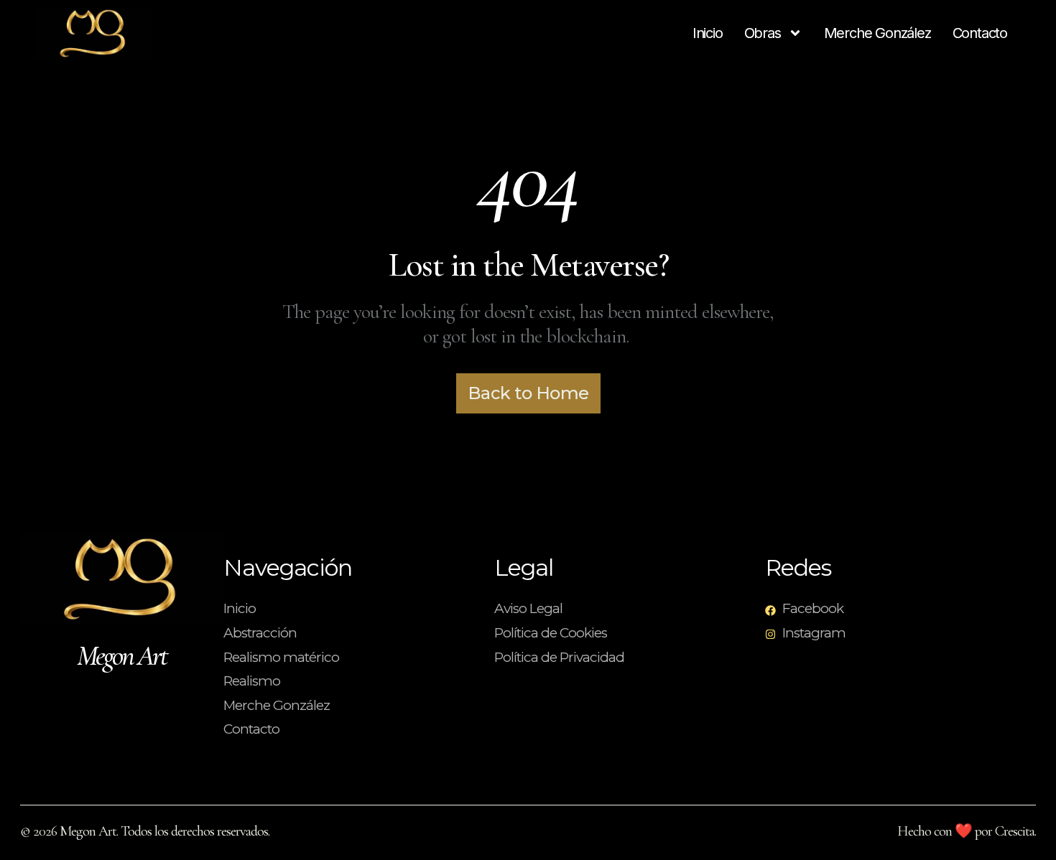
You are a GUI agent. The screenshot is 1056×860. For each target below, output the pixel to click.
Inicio (708, 33)
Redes (798, 567)
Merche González (877, 33)
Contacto (980, 33)
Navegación (287, 567)
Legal (523, 567)
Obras (762, 33)
